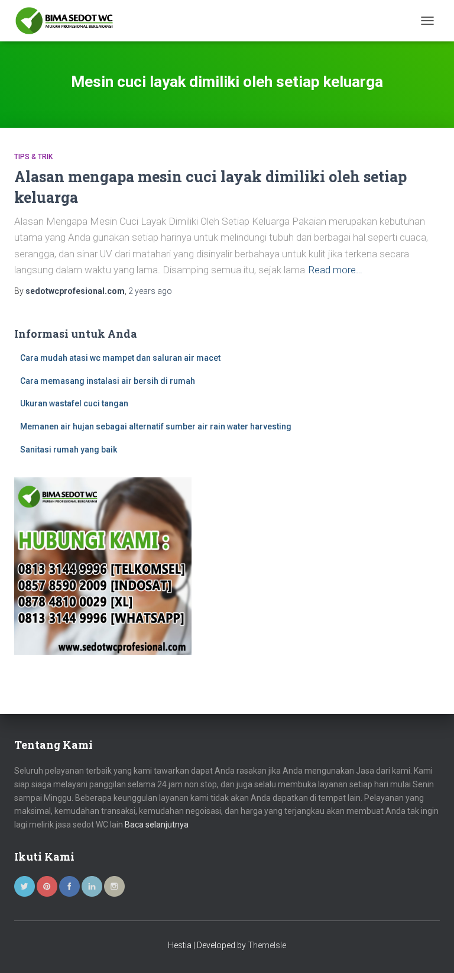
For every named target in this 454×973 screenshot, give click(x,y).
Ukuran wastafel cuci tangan (74, 403)
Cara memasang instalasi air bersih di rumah (107, 381)
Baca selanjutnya (157, 824)
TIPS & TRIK (33, 157)
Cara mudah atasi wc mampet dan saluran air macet (120, 358)
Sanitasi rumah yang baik (68, 449)
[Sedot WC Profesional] (68, 20)
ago (150, 291)
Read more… (335, 270)
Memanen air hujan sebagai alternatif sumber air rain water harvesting (155, 426)
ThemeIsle (267, 945)
